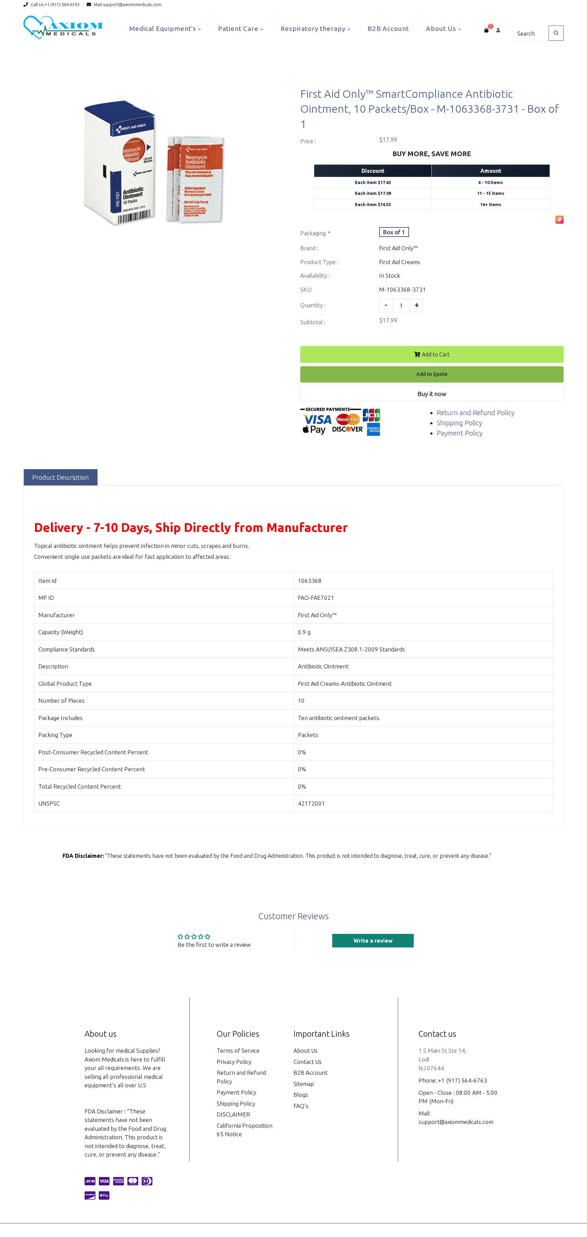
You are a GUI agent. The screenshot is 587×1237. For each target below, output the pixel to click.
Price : (308, 141)
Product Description (60, 477)
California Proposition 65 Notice (244, 1130)
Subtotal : (312, 322)
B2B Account (388, 28)
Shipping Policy (459, 423)
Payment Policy (459, 433)
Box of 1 (394, 232)
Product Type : (319, 262)
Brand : (309, 248)
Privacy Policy (234, 1061)
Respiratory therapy (314, 28)
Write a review (373, 941)
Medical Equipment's (163, 28)
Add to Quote (431, 374)
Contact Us (308, 1061)
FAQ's (301, 1106)
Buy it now (431, 393)
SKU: (306, 289)
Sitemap (304, 1084)
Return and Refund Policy (475, 413)
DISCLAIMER (233, 1114)
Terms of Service (238, 1050)
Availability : (315, 275)
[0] (486, 30)
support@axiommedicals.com (132, 4)
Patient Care (239, 28)
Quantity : (312, 305)
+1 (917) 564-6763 (462, 1080)
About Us (442, 28)
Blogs (301, 1094)
